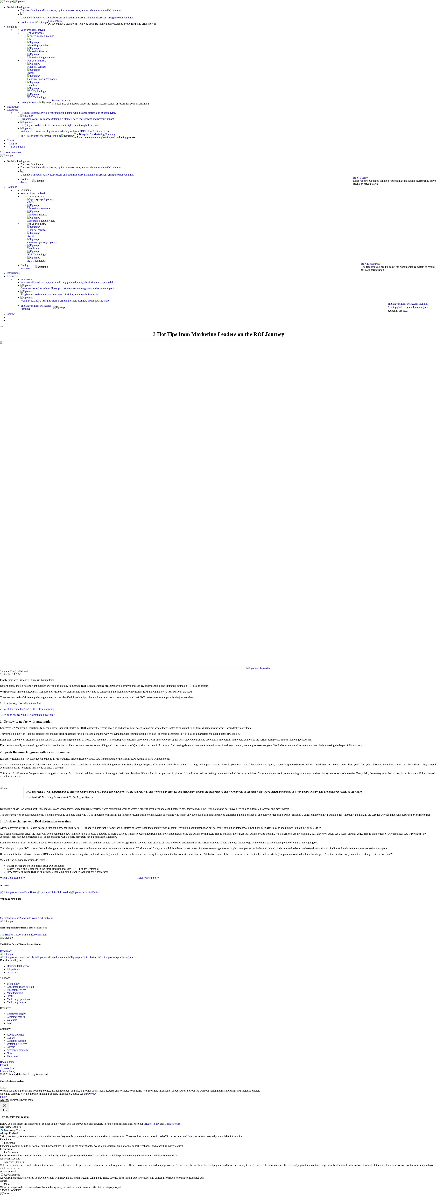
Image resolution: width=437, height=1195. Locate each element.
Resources (12, 109)
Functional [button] (5, 1139)
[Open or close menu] (1, 326)
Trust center (13, 1056)
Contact (11, 140)
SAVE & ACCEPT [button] (10, 1190)
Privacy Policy (8, 1071)
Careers (11, 1046)
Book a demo (55, 20)
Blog (9, 1023)
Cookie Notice (172, 1123)
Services (11, 972)
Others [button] (3, 1180)
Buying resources (61, 100)
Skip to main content (11, 152)
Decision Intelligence (18, 7)
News (10, 1053)
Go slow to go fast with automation (22, 703)
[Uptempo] (6, 155)
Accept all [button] (5, 1099)
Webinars (12, 1019)
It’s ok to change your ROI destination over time (29, 714)
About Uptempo (15, 1034)
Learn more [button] (27, 1099)
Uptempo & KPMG (17, 1043)
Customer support (16, 1040)
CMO (10, 996)
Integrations (13, 106)
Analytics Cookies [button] (10, 1158)
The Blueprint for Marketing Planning (94, 134)
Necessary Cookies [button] (10, 1126)
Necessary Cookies (14, 1130)
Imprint (4, 1065)
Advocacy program (17, 1050)
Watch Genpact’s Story (12, 877)
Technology (13, 983)
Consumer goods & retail (20, 986)
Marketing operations (18, 999)
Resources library (16, 1013)
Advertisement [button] (8, 1171)
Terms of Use (7, 1068)
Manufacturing (15, 992)
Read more (6, 950)
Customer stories (16, 1016)
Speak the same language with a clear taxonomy (28, 709)
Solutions (12, 26)
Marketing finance (16, 1002)
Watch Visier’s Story (148, 877)
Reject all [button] (16, 1099)
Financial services (16, 989)
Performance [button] (7, 1149)
